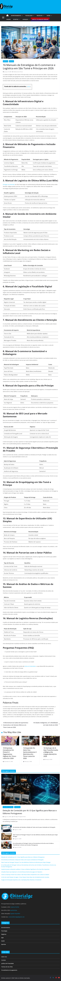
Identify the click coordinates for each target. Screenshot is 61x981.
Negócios (39, 15)
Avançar (25, 19)
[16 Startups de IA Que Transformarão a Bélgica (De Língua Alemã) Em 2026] (51, 737)
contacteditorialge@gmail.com (16, 917)
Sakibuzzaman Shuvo (18, 71)
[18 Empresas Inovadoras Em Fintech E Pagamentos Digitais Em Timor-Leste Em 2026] (10, 737)
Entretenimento (16, 15)
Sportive (15, 19)
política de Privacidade (7, 963)
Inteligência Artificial (8, 807)
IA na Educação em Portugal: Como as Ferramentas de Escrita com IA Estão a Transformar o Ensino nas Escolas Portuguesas (33, 844)
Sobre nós (4, 957)
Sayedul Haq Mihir (15, 913)
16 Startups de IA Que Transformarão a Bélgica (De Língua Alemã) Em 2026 (50, 752)
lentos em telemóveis (30, 666)
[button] (22, 15)
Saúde (48, 15)
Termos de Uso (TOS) (7, 967)
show (28, 86)
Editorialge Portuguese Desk (19, 816)
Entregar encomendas (9, 184)
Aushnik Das (13, 910)
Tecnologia (28, 15)
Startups (11, 61)
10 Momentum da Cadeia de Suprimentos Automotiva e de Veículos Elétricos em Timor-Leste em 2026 (15, 725)
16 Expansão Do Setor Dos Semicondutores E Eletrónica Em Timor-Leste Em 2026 (30, 753)
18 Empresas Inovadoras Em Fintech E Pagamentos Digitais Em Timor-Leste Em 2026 (9, 753)
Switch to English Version (40, 19)
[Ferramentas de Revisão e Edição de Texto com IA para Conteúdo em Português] (6, 828)
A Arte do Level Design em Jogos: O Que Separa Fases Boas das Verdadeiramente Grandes (25, 877)
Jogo (2, 937)
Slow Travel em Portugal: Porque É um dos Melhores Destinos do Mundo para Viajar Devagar (35, 835)
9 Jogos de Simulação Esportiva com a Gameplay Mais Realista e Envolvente (21, 880)
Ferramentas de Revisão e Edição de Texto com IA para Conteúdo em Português (34, 827)
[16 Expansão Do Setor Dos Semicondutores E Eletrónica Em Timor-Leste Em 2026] (30, 737)
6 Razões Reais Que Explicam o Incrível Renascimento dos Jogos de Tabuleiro (21, 872)
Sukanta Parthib (15, 907)
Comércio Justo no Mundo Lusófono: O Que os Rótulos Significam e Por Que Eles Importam (25, 869)
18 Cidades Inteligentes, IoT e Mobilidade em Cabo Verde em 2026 (45, 724)
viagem (8, 19)
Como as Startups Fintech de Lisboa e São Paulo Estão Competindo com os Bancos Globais (25, 874)
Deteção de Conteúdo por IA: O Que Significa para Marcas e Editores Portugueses (30, 812)
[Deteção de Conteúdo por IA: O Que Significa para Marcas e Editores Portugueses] (30, 789)
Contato (3, 960)
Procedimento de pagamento (9, 970)
